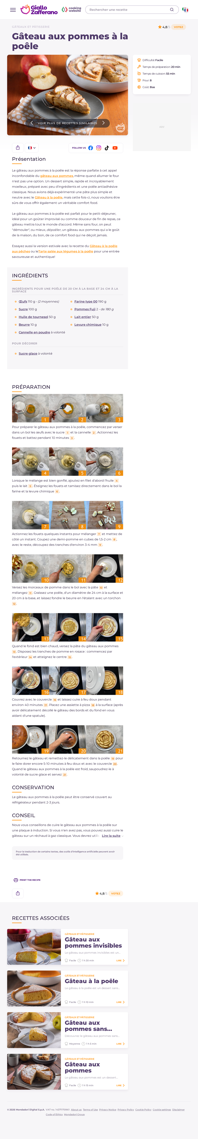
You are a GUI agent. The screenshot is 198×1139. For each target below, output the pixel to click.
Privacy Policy (126, 1109)
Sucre (23, 309)
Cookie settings (162, 1109)
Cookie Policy (143, 1109)
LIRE (118, 960)
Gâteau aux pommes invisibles (93, 942)
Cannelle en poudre (34, 332)
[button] (108, 836)
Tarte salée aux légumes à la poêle (65, 251)
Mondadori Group (74, 1114)
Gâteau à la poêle (48, 197)
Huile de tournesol (33, 317)
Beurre (24, 324)
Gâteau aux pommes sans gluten (86, 1026)
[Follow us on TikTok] (107, 148)
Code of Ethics (54, 1114)
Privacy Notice (107, 1109)
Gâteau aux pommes (82, 1067)
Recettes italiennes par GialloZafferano (51, 9)
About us (76, 1109)
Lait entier (82, 317)
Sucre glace (28, 353)
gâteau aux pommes (56, 176)
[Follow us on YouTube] (116, 148)
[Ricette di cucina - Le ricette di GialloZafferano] (185, 9)
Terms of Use (90, 1109)
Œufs (23, 301)
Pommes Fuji (85, 309)
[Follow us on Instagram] (99, 148)
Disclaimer (178, 1109)
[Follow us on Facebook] (91, 148)
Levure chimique (88, 324)
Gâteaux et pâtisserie (31, 27)
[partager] (18, 148)
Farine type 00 (85, 301)
